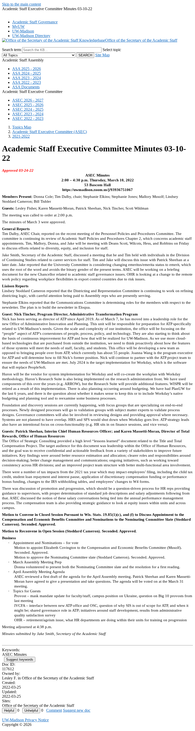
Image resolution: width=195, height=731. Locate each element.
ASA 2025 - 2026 (26, 69)
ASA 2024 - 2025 (26, 73)
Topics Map (21, 127)
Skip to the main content (21, 4)
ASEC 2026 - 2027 (27, 100)
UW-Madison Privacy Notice (25, 720)
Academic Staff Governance (35, 22)
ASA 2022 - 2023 (26, 82)
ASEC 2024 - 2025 (27, 109)
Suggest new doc (76, 710)
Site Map (102, 55)
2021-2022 (21, 136)
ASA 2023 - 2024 (26, 78)
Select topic (112, 49)
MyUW (18, 26)
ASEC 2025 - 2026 (27, 105)
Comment (54, 710)
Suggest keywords (19, 659)
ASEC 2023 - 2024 (27, 114)
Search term (11, 49)
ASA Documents (26, 87)
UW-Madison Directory (31, 36)
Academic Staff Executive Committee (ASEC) (49, 132)
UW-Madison (23, 31)
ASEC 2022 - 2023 (27, 118)
